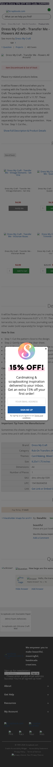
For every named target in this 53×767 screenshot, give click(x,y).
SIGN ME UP (26, 409)
